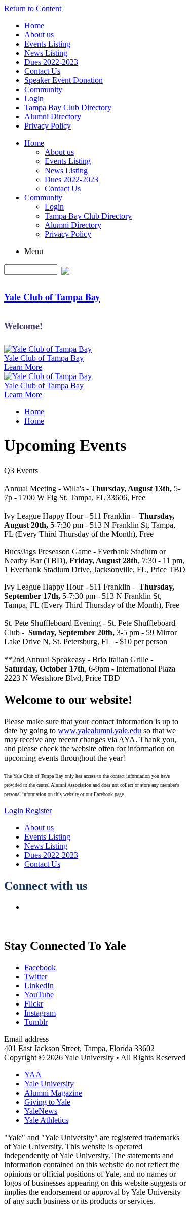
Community (43, 89)
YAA (33, 1074)
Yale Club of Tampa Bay (44, 358)
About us (39, 34)
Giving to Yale (47, 1102)
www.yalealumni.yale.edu (99, 730)
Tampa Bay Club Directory (67, 107)
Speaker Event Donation (63, 80)
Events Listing (47, 43)
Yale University (49, 1083)
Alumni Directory (52, 116)
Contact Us (42, 71)
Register (38, 810)
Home (34, 25)
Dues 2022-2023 (51, 62)
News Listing (45, 53)
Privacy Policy (47, 125)
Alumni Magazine (53, 1093)
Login (34, 98)
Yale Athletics (46, 1120)
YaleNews (40, 1111)
